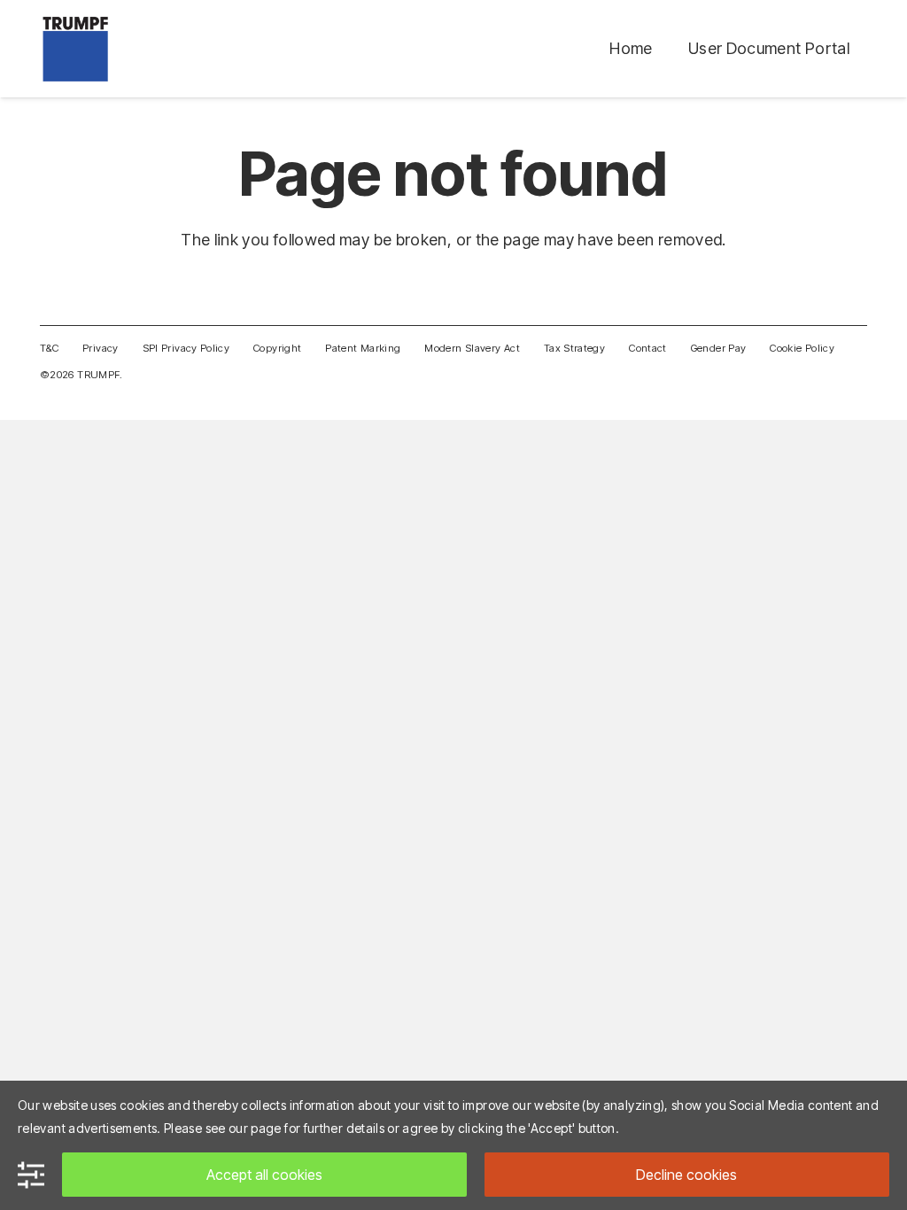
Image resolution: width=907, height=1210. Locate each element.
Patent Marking (362, 348)
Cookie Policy (802, 348)
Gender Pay (719, 348)
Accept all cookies (264, 1174)
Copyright (277, 348)
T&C (49, 348)
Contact (648, 348)
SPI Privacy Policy (186, 348)
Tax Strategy (574, 348)
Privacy (100, 348)
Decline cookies (686, 1174)
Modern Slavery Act (471, 348)
